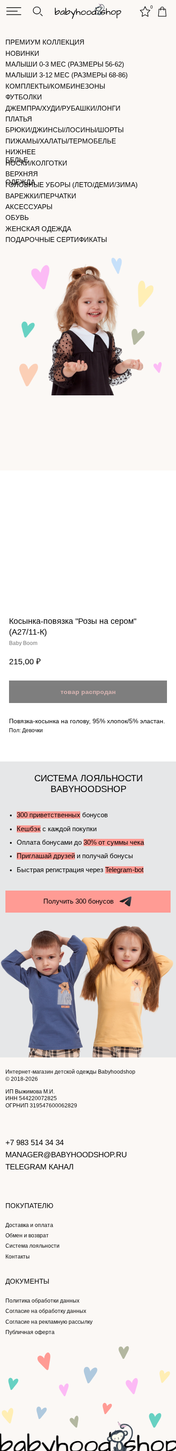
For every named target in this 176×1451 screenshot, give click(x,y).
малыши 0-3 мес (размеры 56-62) (64, 64)
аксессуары (28, 206)
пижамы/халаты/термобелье (60, 141)
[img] (13, 11)
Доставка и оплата (29, 1225)
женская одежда (38, 229)
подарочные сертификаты (56, 239)
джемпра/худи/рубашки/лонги (62, 108)
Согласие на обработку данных (45, 1311)
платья (18, 119)
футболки (23, 97)
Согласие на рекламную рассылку (49, 1322)
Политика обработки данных (42, 1301)
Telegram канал (39, 1167)
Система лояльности (32, 1246)
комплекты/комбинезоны (55, 86)
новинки (22, 53)
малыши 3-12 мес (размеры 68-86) (66, 75)
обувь (17, 217)
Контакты (17, 1257)
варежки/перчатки (40, 196)
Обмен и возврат (27, 1235)
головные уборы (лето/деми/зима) (71, 184)
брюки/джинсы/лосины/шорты (64, 130)
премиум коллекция (44, 42)
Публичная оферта (30, 1332)
